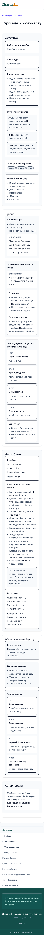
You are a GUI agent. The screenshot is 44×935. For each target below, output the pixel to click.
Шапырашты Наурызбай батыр (16, 874)
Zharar (10, 4)
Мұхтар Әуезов (9, 858)
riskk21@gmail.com (22, 917)
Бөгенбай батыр (9, 869)
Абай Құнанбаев (9, 852)
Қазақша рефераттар (13, 16)
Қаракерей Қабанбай (11, 863)
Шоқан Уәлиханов (10, 885)
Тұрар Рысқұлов (9, 880)
